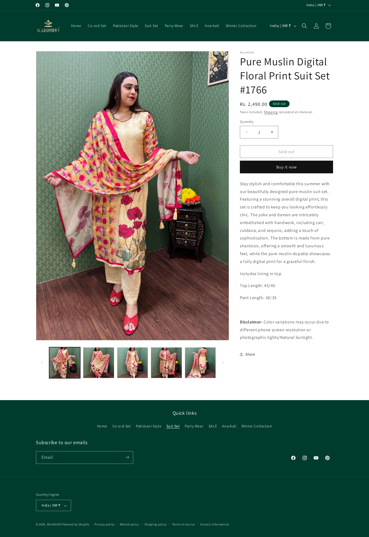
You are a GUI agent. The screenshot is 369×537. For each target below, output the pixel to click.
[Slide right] (223, 363)
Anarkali (229, 426)
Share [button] (250, 354)
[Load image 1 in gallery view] (64, 362)
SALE (213, 426)
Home (102, 426)
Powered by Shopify (75, 524)
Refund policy (129, 524)
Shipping (271, 112)
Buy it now (286, 167)
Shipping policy (156, 524)
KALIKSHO (54, 524)
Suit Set (173, 426)
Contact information (214, 524)
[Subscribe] (127, 457)
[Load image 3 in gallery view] (132, 362)
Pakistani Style (148, 426)
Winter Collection (256, 426)
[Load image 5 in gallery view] (200, 362)
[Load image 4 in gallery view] (166, 362)
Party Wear (194, 426)
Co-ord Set (121, 426)
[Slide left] (42, 363)
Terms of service (183, 524)
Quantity (246, 121)
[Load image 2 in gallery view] (98, 362)
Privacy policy (105, 524)
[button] (304, 26)
